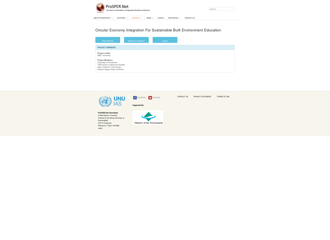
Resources (173, 18)
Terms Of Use (223, 96)
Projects (136, 18)
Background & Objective (136, 41)
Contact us (190, 18)
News (149, 18)
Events (161, 18)
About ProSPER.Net (102, 18)
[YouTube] (150, 98)
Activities (121, 18)
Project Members (107, 41)
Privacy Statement (202, 96)
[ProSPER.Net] (123, 7)
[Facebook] (135, 98)
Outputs (165, 41)
